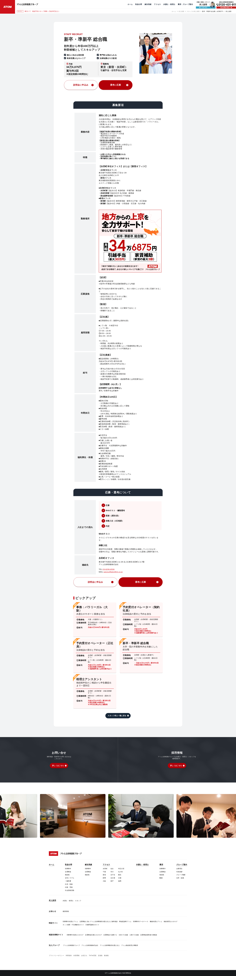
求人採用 (181, 11)
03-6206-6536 (108, 569)
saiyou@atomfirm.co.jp (113, 572)
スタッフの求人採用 (193, 11)
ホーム (174, 11)
